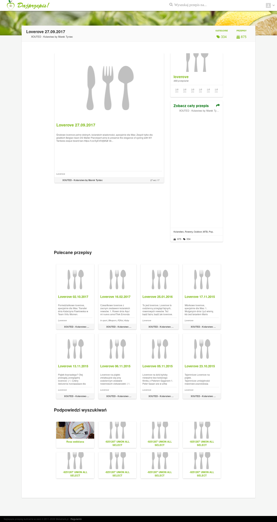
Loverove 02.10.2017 (73, 296)
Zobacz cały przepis (191, 105)
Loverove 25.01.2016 (157, 296)
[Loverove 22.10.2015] (208, 91)
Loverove (60, 173)
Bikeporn (112, 320)
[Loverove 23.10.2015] (200, 91)
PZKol (120, 320)
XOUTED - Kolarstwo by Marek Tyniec (200, 110)
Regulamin (76, 518)
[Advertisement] (197, 168)
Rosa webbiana (75, 441)
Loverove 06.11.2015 (115, 366)
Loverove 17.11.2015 (200, 296)
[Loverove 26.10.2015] (192, 91)
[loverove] (196, 60)
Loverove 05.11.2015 (157, 366)
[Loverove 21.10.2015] (216, 91)
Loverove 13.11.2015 (73, 366)
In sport (103, 320)
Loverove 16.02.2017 (115, 296)
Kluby (126, 320)
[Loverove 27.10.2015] (184, 91)
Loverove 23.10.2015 (200, 366)
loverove (181, 76)
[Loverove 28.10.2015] (177, 91)
